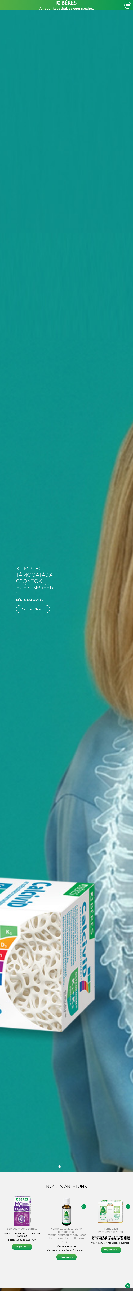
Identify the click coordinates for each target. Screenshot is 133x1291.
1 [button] (52, 1166)
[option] (66, 591)
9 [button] (80, 1166)
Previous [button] (8, 591)
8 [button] (77, 1166)
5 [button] (66, 1166)
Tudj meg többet (32, 609)
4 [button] (63, 1166)
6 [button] (70, 1166)
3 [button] (59, 1166)
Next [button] (124, 591)
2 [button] (56, 1166)
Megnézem (21, 1247)
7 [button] (73, 1166)
